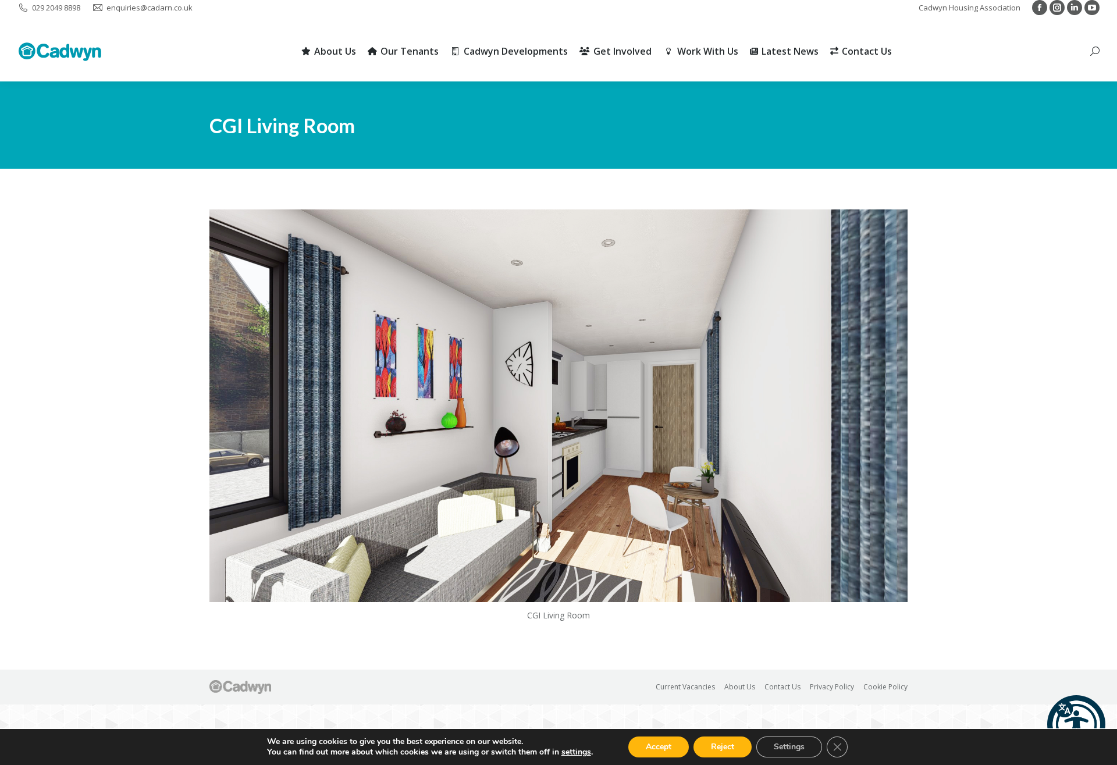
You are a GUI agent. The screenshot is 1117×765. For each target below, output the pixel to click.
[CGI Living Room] (558, 405)
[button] (1076, 724)
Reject (722, 746)
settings (576, 752)
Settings (789, 746)
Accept (658, 746)
